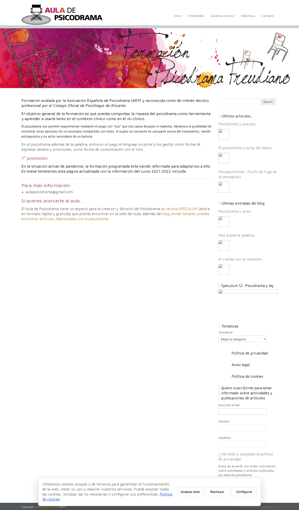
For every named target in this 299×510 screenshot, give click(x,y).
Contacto (268, 16)
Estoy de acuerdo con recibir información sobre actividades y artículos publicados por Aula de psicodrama (247, 470)
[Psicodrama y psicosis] (223, 134)
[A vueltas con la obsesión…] (223, 269)
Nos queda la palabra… (237, 235)
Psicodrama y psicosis (236, 124)
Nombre (224, 421)
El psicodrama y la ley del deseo (245, 148)
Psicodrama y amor (234, 211)
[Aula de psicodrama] (61, 14)
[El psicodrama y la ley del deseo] (223, 158)
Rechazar (217, 492)
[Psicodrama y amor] (223, 221)
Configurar (244, 492)
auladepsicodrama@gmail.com (258, 506)
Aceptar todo (190, 492)
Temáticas (225, 332)
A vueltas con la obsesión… (241, 259)
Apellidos (224, 437)
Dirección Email (228, 405)
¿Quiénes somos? (223, 16)
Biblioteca (248, 16)
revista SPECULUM (181, 209)
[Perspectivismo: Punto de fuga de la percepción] (223, 187)
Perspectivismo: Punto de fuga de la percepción (247, 174)
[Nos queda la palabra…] (223, 245)
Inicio (177, 16)
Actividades (196, 16)
